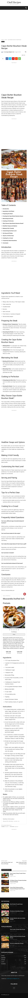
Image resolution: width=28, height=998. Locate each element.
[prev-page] (2, 894)
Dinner (3, 41)
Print (14, 634)
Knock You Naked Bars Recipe (16, 943)
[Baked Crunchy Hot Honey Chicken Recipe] (5, 938)
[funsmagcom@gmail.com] (2, 52)
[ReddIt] (16, 58)
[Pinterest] (13, 58)
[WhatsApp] (19, 58)
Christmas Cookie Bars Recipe (17, 911)
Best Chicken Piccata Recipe (16, 904)
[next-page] (4, 894)
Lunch (6, 39)
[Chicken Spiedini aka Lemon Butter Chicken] (5, 920)
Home (2, 39)
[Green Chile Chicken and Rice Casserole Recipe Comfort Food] (5, 889)
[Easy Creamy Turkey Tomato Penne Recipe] (5, 875)
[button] (26, 8)
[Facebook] (7, 58)
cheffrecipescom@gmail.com (13, 978)
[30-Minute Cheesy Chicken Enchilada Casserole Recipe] (5, 882)
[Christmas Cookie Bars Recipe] (5, 913)
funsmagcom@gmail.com (9, 51)
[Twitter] (10, 58)
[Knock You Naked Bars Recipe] (5, 945)
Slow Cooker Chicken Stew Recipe (17, 929)
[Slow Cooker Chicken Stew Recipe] (5, 931)
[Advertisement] (14, 25)
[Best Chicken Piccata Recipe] (5, 906)
